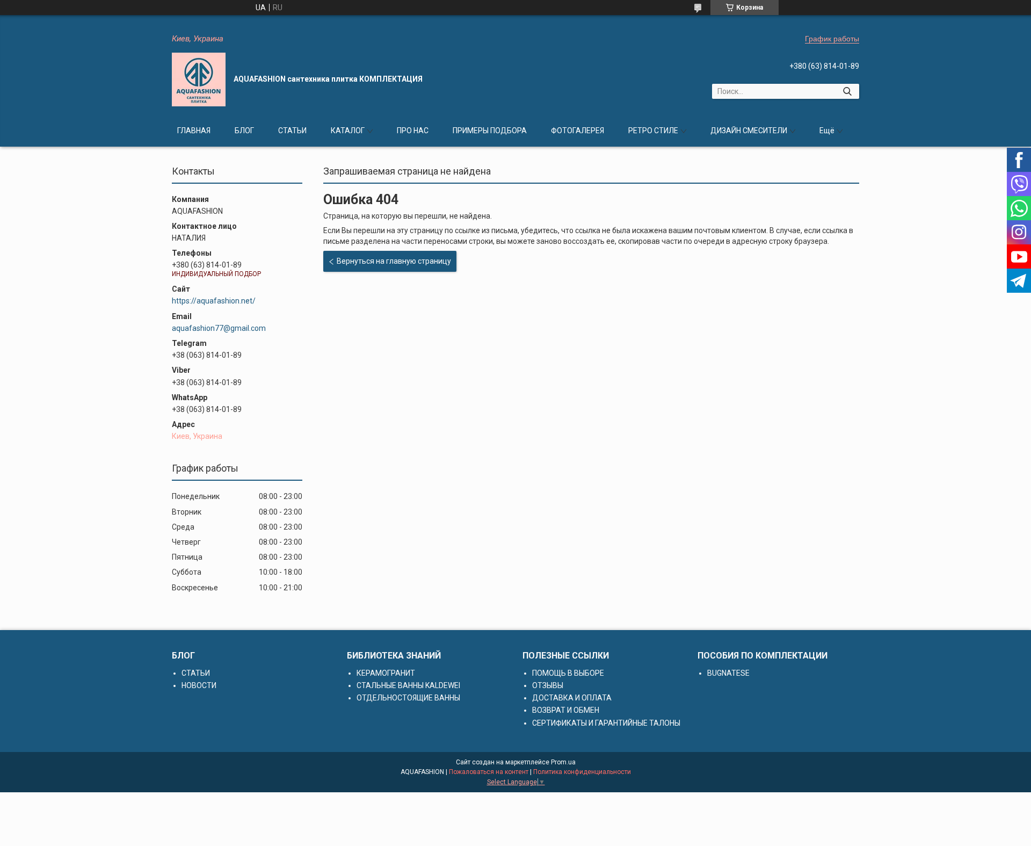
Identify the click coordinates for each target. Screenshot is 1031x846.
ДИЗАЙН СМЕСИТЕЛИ (748, 130)
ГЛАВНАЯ (193, 130)
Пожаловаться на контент (488, 772)
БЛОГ (244, 130)
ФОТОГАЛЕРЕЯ (577, 130)
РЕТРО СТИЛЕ (653, 130)
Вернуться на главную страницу (394, 261)
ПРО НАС (413, 130)
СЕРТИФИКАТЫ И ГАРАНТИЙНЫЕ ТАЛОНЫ (606, 723)
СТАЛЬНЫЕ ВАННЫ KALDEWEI (408, 685)
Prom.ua (563, 762)
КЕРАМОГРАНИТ (386, 673)
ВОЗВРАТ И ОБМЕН (565, 710)
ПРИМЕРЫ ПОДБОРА (490, 130)
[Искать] (847, 91)
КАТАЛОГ (348, 130)
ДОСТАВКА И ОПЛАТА (572, 697)
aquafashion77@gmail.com (219, 328)
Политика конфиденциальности (582, 772)
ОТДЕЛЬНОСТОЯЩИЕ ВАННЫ (408, 697)
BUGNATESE (728, 673)
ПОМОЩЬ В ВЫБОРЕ (568, 673)
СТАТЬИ (292, 130)
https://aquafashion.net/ (214, 301)
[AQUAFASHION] (199, 79)
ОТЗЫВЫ (547, 685)
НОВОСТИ (198, 685)
